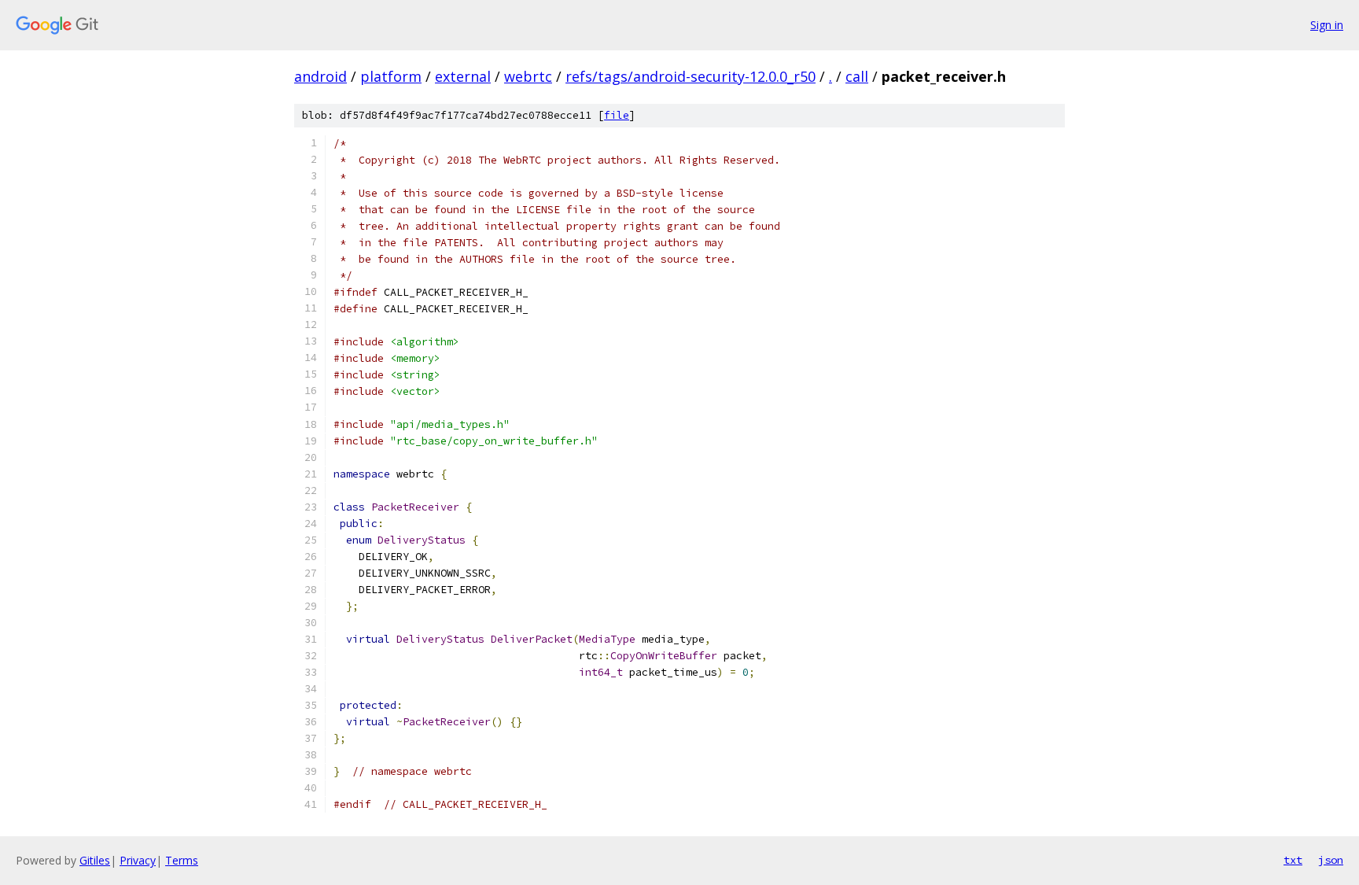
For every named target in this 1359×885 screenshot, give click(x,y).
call (856, 76)
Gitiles (94, 860)
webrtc (528, 76)
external (463, 76)
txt (1293, 860)
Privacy (138, 860)
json (1330, 860)
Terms (181, 860)
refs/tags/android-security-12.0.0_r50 (690, 76)
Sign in (1326, 24)
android (320, 76)
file (616, 115)
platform (391, 76)
